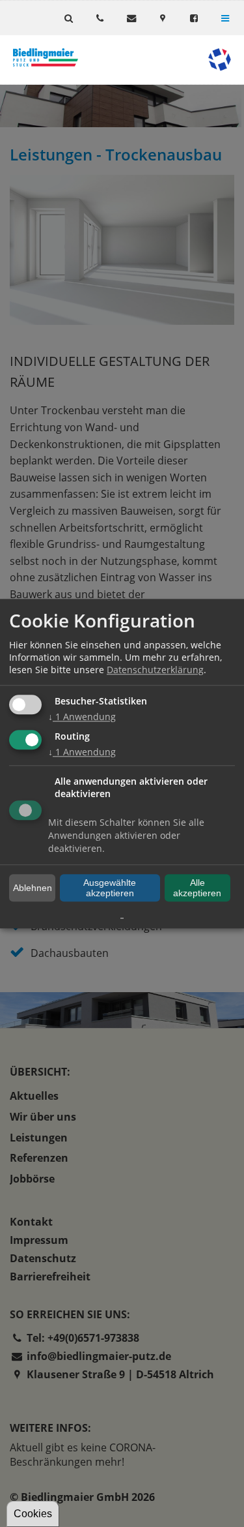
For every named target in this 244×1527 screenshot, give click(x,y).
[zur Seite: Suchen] (68, 18)
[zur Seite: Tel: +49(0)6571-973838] (99, 18)
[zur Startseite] (45, 57)
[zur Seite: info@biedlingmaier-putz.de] (130, 18)
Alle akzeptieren (197, 887)
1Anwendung (82, 717)
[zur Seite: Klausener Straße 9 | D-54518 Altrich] (162, 18)
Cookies (33, 1513)
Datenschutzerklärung (155, 670)
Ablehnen (32, 888)
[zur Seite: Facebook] (194, 18)
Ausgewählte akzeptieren (109, 887)
